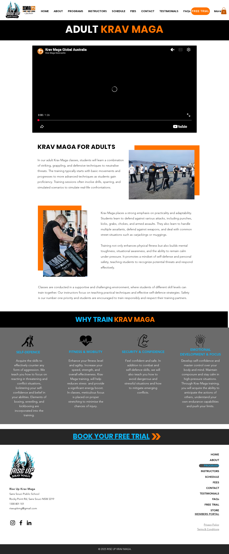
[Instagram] (12, 523)
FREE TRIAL (212, 504)
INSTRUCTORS (210, 471)
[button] (58, 11)
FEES (216, 482)
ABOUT (214, 460)
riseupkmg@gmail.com (23, 508)
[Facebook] (21, 523)
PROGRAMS (211, 465)
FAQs (215, 499)
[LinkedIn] (29, 523)
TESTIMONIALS (209, 493)
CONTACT (212, 488)
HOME (215, 454)
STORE (215, 510)
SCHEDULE (212, 476)
